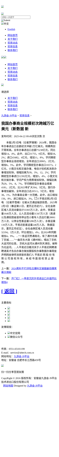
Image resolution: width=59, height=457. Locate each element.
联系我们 (13, 50)
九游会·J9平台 (9, 115)
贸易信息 (13, 46)
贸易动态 (13, 42)
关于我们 (13, 39)
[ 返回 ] (9, 291)
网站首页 (13, 35)
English (11, 29)
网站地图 (8, 385)
